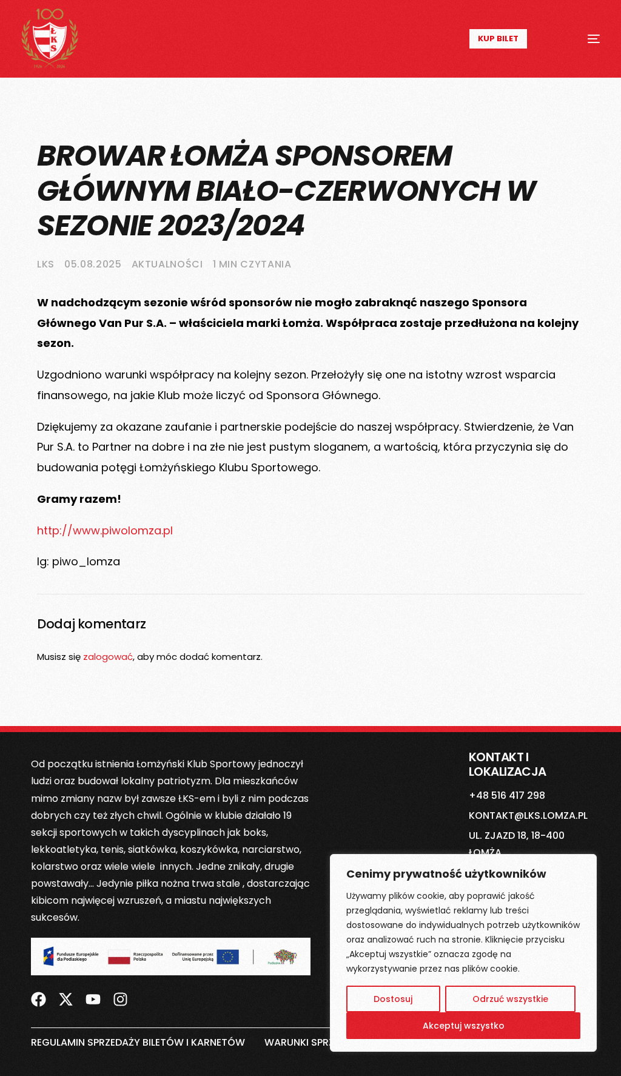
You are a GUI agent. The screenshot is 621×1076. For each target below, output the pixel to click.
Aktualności (167, 264)
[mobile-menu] (579, 38)
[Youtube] (93, 999)
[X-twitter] (65, 999)
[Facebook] (38, 999)
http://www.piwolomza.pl (105, 530)
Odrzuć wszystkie (510, 999)
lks (46, 264)
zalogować (108, 656)
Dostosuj (393, 999)
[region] (463, 953)
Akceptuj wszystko (464, 1026)
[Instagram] (120, 999)
